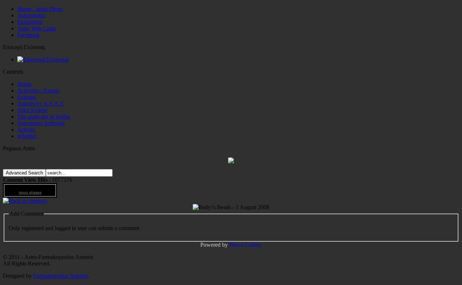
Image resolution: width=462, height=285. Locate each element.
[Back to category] (25, 201)
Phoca (236, 245)
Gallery (253, 245)
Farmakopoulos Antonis (60, 276)
